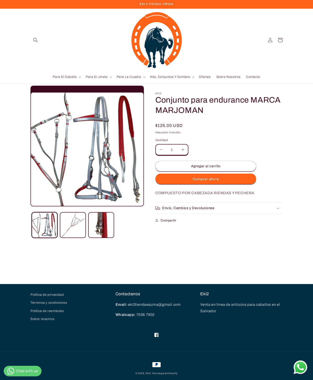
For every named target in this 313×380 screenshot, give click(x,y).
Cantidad (161, 140)
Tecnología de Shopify (165, 373)
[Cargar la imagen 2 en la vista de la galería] (73, 225)
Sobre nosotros (42, 319)
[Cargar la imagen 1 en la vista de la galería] (45, 225)
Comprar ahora (206, 179)
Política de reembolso (47, 311)
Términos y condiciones (48, 302)
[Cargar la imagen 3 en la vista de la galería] (101, 225)
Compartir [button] (168, 220)
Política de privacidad (47, 294)
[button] (35, 40)
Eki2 (148, 373)
